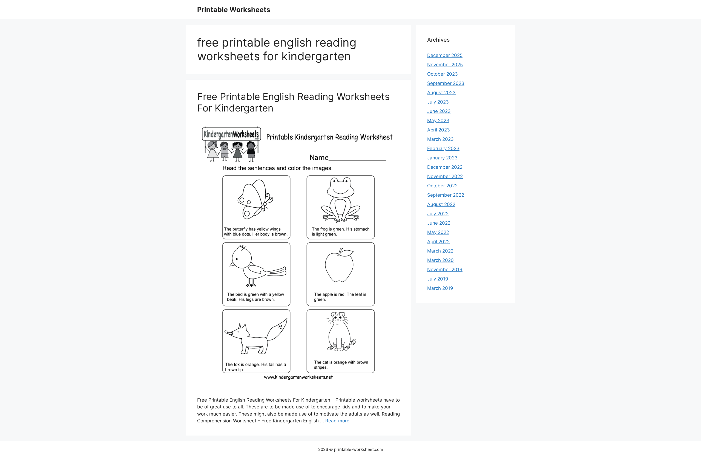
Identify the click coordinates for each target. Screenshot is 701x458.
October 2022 (442, 185)
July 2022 (438, 213)
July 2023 (438, 102)
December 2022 (444, 167)
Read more (337, 420)
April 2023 (438, 130)
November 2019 (444, 269)
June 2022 (438, 223)
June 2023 (439, 111)
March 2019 (440, 288)
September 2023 (445, 83)
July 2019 (437, 279)
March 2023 (440, 139)
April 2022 (438, 241)
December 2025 (444, 55)
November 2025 (445, 64)
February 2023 (443, 148)
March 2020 (440, 260)
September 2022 (445, 195)
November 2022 (445, 176)
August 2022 (441, 204)
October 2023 (442, 74)
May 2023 (438, 120)
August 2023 (441, 92)
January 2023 (442, 158)
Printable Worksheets (233, 9)
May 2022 (438, 232)
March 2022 (440, 251)
